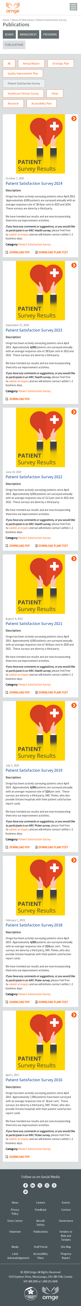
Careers (40, 1202)
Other (54, 93)
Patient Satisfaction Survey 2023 (34, 330)
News (15, 1202)
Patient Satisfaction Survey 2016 (34, 1079)
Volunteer (15, 1231)
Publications (27, 20)
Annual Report (31, 63)
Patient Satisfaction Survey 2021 (34, 623)
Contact (66, 1209)
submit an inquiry (19, 234)
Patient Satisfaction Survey (24, 83)
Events (66, 1202)
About (14, 20)
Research (13, 103)
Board (9, 34)
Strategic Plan (60, 63)
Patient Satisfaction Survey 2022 (34, 476)
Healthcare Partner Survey (23, 93)
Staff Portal (40, 1247)
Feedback (40, 1209)
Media (14, 1247)
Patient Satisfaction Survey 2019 (34, 770)
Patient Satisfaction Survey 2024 (34, 183)
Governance (66, 1221)
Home (6, 20)
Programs (50, 34)
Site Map (66, 1247)
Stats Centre (15, 1221)
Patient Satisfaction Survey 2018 (34, 925)
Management (28, 34)
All (9, 63)
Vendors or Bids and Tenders (66, 1235)
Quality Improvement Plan (23, 73)
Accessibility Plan (41, 103)
